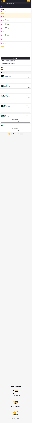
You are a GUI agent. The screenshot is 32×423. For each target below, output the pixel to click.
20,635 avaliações (8, 76)
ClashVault (4, 85)
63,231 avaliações (8, 69)
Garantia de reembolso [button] (5, 60)
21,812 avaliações (8, 125)
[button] (15, 52)
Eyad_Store (4, 75)
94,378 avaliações (8, 106)
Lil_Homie (4, 115)
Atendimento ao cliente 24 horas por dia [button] (7, 63)
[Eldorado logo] (4, 1)
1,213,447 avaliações (9, 96)
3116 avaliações (8, 86)
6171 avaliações (8, 116)
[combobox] (21, 134)
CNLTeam (4, 95)
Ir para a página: (17, 133)
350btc (4, 105)
